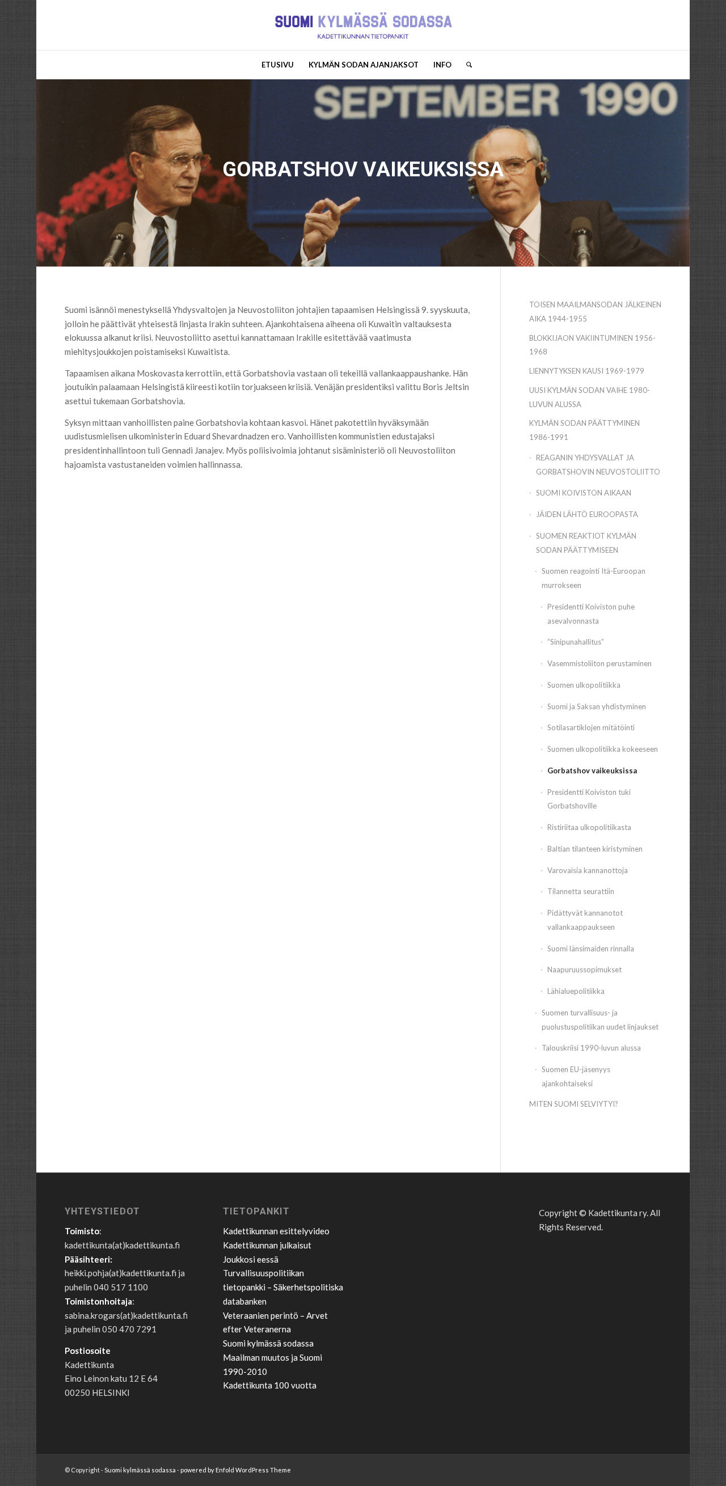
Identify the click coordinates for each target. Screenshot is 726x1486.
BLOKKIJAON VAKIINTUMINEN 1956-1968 (592, 345)
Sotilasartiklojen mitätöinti (591, 727)
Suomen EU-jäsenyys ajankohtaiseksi (576, 1076)
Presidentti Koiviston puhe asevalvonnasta (591, 613)
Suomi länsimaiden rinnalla (590, 948)
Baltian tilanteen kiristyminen (595, 848)
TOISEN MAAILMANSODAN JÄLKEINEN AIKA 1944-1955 (595, 311)
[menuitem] (277, 64)
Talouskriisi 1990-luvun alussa (591, 1047)
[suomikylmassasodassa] (363, 25)
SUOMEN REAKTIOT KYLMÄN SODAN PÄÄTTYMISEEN (586, 542)
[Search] (465, 64)
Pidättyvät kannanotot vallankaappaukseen (585, 920)
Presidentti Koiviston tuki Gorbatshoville (589, 799)
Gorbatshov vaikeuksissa (592, 770)
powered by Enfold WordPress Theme (235, 1470)
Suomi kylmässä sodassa (268, 1343)
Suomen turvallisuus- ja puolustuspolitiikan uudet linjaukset (600, 1019)
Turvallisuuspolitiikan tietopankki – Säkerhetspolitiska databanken (283, 1287)
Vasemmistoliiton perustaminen (599, 663)
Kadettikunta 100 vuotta (269, 1385)
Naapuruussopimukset (584, 969)
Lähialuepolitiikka (576, 991)
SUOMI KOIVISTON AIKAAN (583, 492)
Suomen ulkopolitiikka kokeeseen (602, 748)
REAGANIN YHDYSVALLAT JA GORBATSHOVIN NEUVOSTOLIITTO (598, 464)
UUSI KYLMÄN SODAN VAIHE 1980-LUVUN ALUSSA (589, 397)
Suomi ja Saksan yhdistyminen (596, 706)
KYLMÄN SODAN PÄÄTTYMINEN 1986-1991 (584, 430)
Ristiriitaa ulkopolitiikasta (589, 827)
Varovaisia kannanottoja (587, 870)
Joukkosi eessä (250, 1259)
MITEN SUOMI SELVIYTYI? (573, 1103)
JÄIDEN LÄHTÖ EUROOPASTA (587, 514)
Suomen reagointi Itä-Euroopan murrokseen (593, 578)
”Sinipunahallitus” (575, 641)
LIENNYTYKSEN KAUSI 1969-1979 (586, 370)
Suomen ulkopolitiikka (584, 684)
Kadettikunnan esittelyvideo (276, 1231)
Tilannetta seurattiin (580, 891)
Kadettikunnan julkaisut (267, 1245)
